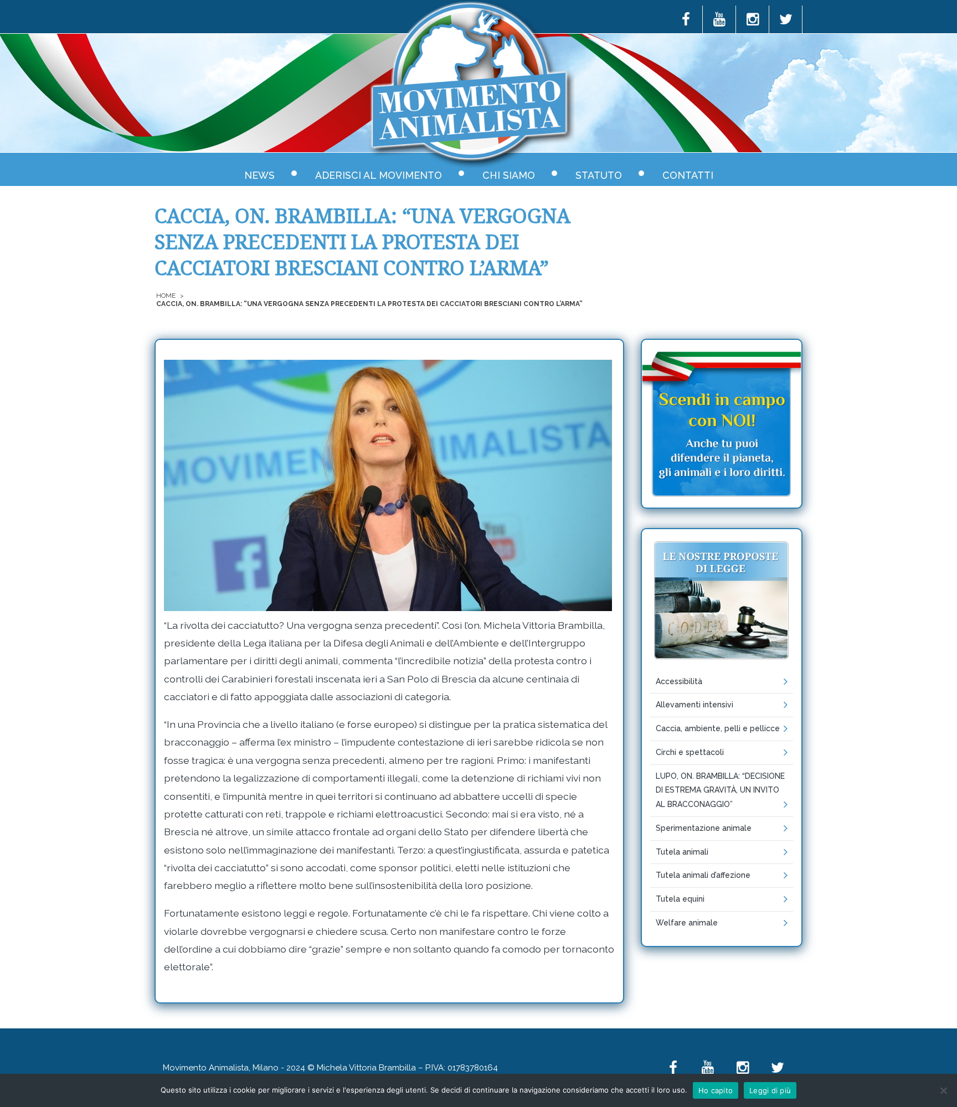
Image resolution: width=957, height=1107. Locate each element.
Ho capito (715, 1090)
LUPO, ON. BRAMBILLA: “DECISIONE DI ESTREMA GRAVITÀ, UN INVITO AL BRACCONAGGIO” (720, 790)
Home (166, 295)
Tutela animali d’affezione (703, 875)
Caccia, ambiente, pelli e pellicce (718, 728)
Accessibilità (679, 681)
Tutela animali (682, 851)
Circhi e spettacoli (690, 752)
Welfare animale (687, 922)
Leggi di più (770, 1090)
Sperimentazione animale (704, 828)
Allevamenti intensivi (694, 704)
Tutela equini (680, 898)
